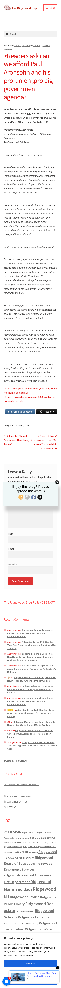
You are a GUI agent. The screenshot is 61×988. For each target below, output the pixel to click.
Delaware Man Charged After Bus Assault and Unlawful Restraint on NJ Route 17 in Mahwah (32, 669)
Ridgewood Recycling (25, 911)
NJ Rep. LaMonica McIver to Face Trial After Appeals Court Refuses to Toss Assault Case (32, 745)
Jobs (25, 846)
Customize (30, 972)
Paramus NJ (8, 852)
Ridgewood (47, 851)
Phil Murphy (28, 852)
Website (12, 564)
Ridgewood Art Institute (19, 858)
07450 (15, 832)
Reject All (30, 981)
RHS (36, 852)
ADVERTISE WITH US (17, 801)
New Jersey (34, 846)
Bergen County (27, 832)
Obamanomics (50, 846)
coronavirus (48, 838)
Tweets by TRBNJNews (15, 760)
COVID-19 (7, 843)
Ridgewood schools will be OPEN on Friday (21, 924)
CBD (38, 838)
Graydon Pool (50, 843)
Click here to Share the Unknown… (21, 784)
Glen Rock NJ (38, 843)
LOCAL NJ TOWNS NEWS (19, 796)
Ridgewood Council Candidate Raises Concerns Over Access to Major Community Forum (30, 633)
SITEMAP (11, 807)
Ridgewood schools (33, 917)
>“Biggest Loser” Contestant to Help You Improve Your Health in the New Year (44, 442)
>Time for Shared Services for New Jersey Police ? (17, 440)
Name (11, 533)
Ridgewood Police (25, 897)
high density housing (13, 846)
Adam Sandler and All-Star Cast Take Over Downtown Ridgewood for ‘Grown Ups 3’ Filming (31, 645)
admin (36, 45)
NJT (42, 846)
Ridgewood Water (39, 929)
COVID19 (16, 842)
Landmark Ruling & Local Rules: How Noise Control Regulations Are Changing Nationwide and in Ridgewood (30, 657)
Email (11, 548)
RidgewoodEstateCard (19, 875)
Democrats (27, 842)
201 (7, 832)
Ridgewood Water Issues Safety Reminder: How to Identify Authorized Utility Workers (31, 679)
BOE (32, 838)
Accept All (30, 963)
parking (17, 852)
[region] (30, 960)
